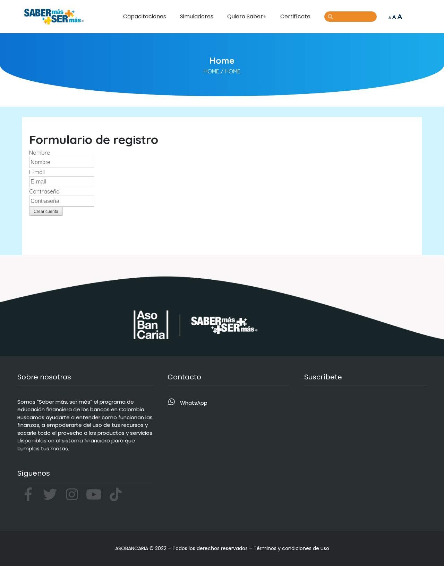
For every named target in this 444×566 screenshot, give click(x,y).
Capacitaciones (144, 16)
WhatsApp (193, 402)
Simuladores (196, 16)
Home (211, 71)
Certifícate (295, 16)
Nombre (39, 152)
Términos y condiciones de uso (291, 548)
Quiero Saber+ (246, 16)
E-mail (37, 172)
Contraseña (44, 191)
